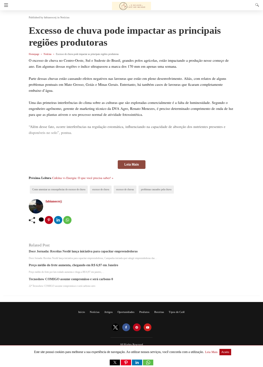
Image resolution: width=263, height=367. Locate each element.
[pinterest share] (49, 220)
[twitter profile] (115, 327)
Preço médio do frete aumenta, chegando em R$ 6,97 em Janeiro (73, 265)
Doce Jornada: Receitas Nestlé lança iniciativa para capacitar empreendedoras (83, 251)
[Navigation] (5, 5)
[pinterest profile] (137, 327)
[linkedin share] (58, 220)
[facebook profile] (126, 327)
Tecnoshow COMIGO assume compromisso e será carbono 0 (71, 279)
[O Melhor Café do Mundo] (131, 4)
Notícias (64, 17)
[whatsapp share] (67, 220)
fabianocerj (50, 17)
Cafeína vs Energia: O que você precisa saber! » (82, 178)
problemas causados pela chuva (156, 189)
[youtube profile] (147, 327)
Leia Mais (131, 164)
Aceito (225, 352)
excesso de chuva (100, 189)
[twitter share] (41, 219)
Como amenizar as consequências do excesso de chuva (58, 189)
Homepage (34, 54)
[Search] (256, 5)
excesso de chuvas (125, 189)
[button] (115, 362)
